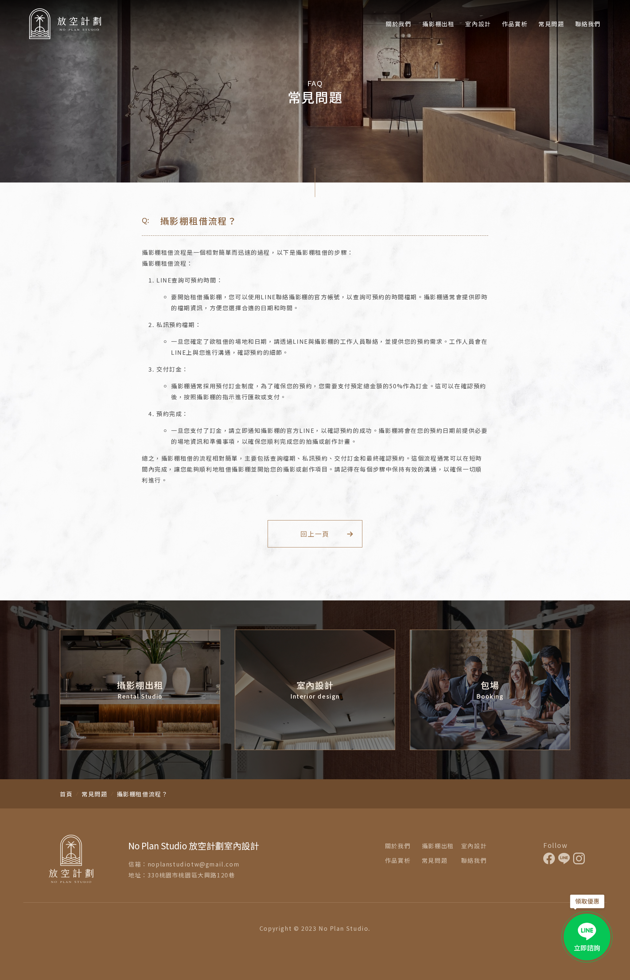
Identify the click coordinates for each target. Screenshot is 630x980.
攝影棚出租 (438, 23)
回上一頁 (314, 533)
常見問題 (551, 23)
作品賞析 (515, 23)
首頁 (66, 793)
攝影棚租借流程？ (142, 793)
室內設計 (478, 23)
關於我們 (398, 23)
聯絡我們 (588, 23)
